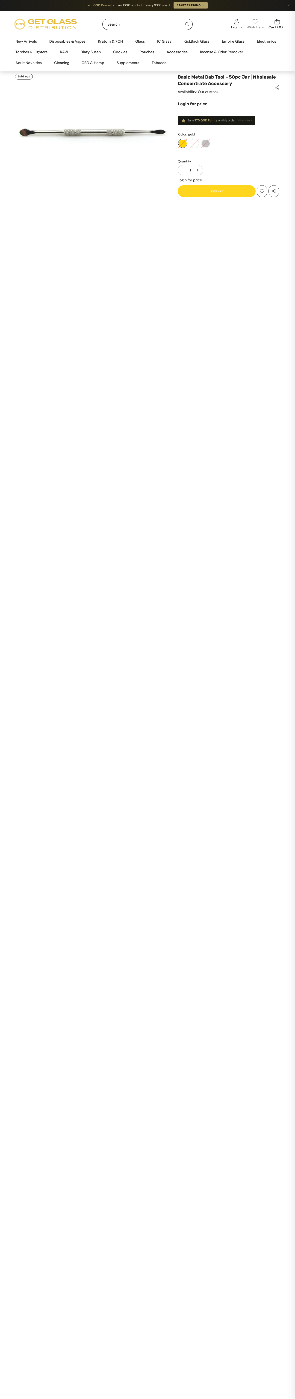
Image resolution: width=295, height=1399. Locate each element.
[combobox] (147, 24)
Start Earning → (190, 5)
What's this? (245, 120)
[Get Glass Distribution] (45, 24)
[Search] (187, 24)
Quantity (184, 161)
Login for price (192, 103)
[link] (255, 24)
